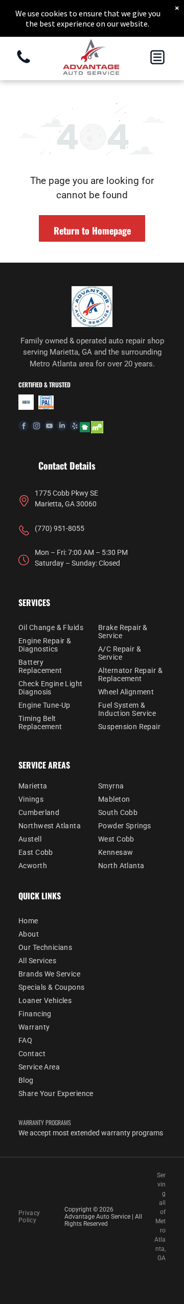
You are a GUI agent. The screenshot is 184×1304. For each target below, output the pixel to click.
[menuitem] (52, 627)
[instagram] (36, 427)
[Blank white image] (23, 62)
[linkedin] (62, 427)
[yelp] (75, 427)
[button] (157, 57)
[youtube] (49, 427)
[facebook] (23, 427)
